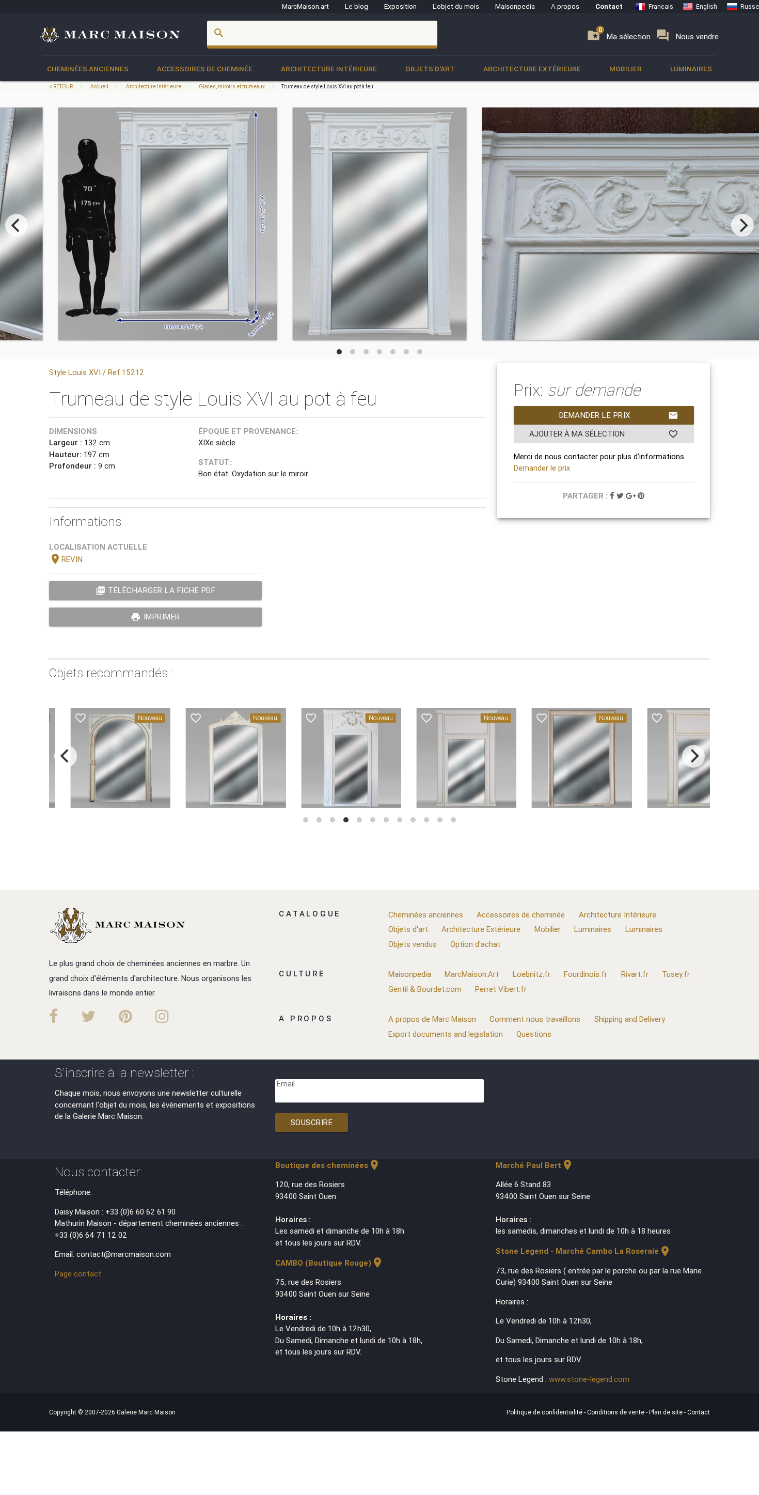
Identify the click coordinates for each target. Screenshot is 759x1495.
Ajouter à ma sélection (603, 434)
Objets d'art (430, 68)
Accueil (99, 86)
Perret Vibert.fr (501, 989)
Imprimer (155, 617)
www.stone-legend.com (589, 1379)
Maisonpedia (515, 6)
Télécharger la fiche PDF (156, 590)
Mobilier (625, 68)
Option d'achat (475, 944)
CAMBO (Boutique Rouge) (329, 1263)
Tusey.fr (676, 974)
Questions (533, 1034)
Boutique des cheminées (328, 1165)
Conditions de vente (616, 1412)
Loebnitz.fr (531, 974)
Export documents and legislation (445, 1034)
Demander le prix (618, 415)
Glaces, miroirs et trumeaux (232, 86)
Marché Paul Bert (535, 1165)
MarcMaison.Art (472, 974)
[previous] (16, 225)
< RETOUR (61, 86)
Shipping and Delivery (629, 1019)
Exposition (400, 6)
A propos (565, 6)
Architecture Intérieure (329, 68)
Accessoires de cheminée (204, 68)
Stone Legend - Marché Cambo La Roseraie (583, 1251)
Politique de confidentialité (545, 1412)
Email (286, 1083)
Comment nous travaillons (534, 1019)
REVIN (66, 559)
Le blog (356, 6)
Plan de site (666, 1412)
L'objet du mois (456, 6)
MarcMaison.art (305, 6)
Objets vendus (412, 944)
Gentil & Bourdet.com (425, 989)
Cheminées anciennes (88, 68)
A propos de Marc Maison (432, 1019)
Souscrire (312, 1122)
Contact (609, 6)
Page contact (78, 1274)
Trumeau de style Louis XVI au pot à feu (327, 86)
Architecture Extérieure (532, 68)
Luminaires (691, 68)
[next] (742, 225)
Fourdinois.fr (585, 974)
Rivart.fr (635, 974)
